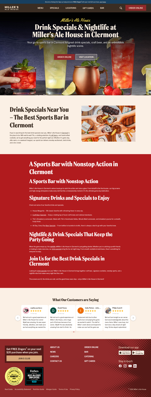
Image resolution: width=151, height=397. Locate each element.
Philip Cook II (34, 308)
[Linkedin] (135, 366)
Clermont (65, 133)
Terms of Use (63, 389)
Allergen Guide (51, 389)
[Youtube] (130, 366)
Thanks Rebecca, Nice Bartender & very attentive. (88, 318)
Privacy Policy (75, 389)
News (53, 351)
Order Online (91, 347)
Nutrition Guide (38, 389)
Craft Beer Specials (39, 215)
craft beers (54, 135)
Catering (89, 356)
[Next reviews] (133, 318)
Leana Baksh (116, 308)
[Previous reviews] (18, 318)
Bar (86, 351)
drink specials (56, 249)
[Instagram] (125, 366)
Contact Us (56, 361)
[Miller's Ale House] (14, 8)
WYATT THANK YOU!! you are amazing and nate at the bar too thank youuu (114, 319)
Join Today (103, 2)
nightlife (52, 246)
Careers (54, 356)
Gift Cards (89, 361)
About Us (55, 347)
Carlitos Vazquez (90, 308)
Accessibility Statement (23, 389)
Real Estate (9, 389)
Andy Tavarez (62, 308)
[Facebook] (120, 366)
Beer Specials (50, 225)
